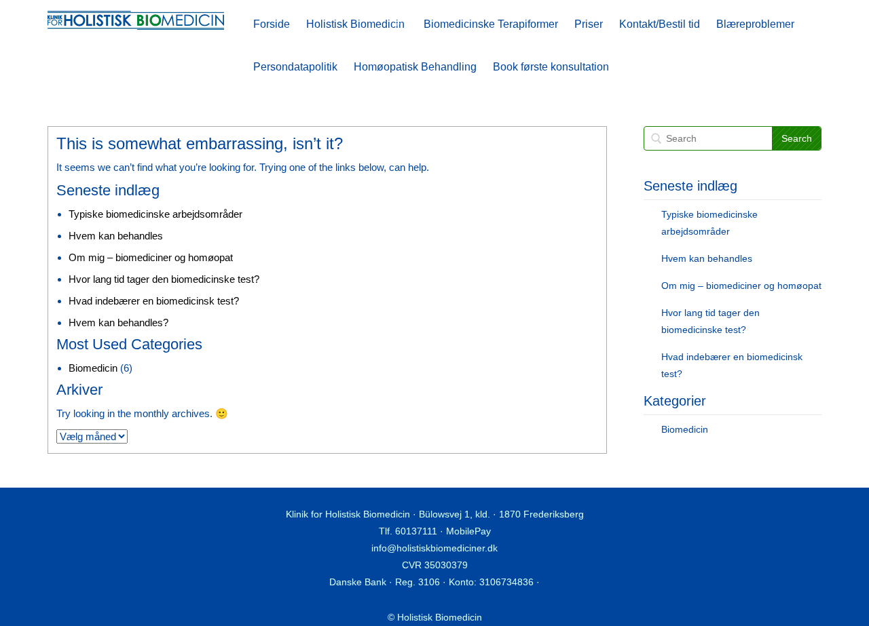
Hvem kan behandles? (118, 322)
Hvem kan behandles (116, 235)
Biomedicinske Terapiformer (491, 24)
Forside (271, 24)
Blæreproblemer (755, 24)
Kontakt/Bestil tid (659, 24)
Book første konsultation (551, 67)
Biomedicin (93, 368)
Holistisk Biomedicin (355, 24)
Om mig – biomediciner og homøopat (151, 257)
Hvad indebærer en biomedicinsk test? (154, 301)
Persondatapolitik (295, 67)
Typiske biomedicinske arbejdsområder (155, 214)
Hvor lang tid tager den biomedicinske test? (164, 279)
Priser (588, 24)
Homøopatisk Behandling (415, 67)
